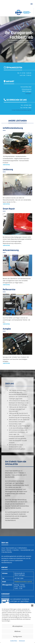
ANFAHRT (28, 93)
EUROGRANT (5, 594)
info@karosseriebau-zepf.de (23, 581)
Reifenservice (9, 289)
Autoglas (7, 329)
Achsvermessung (11, 250)
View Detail (6, 164)
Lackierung (8, 169)
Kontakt (4, 567)
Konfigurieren (17, 636)
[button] (32, 605)
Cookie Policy (13, 640)
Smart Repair (9, 209)
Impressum (22, 640)
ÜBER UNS (4, 543)
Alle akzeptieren (17, 626)
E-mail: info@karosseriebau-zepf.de (21, 110)
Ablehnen (17, 631)
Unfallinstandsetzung (13, 128)
